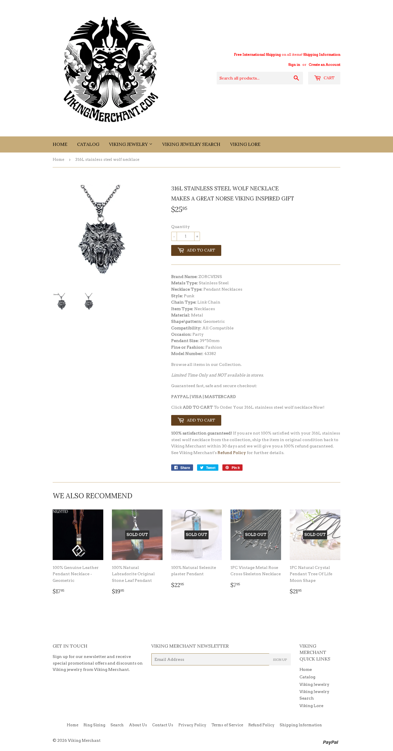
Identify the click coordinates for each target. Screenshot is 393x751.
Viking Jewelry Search (191, 144)
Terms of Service (227, 725)
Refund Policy (232, 452)
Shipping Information (321, 55)
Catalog (88, 144)
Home (60, 144)
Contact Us (162, 725)
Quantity (180, 226)
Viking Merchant (84, 740)
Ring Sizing (94, 725)
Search (117, 725)
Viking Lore (245, 144)
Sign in (294, 65)
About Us (138, 725)
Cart (329, 77)
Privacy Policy (192, 725)
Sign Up (280, 659)
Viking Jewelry (129, 144)
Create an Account (324, 65)
